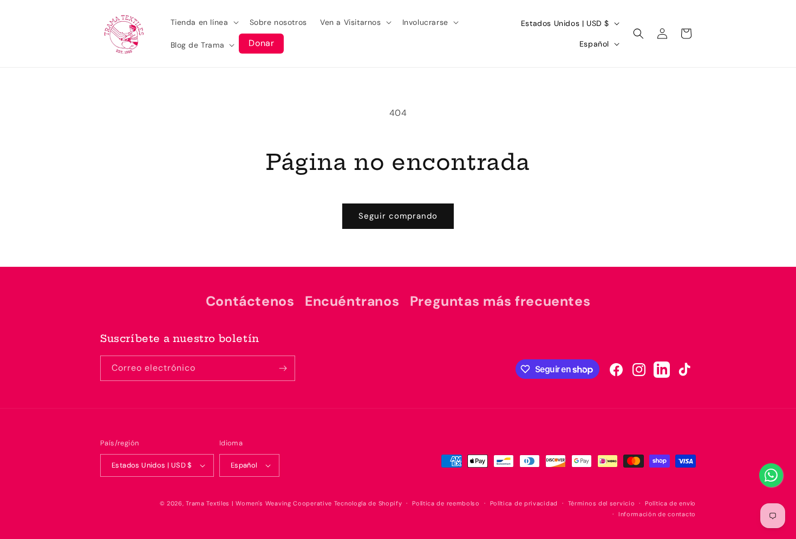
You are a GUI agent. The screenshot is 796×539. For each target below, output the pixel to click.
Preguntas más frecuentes (500, 301)
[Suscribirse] (283, 368)
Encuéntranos (352, 301)
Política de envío (670, 503)
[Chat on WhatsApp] (771, 475)
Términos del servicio (601, 503)
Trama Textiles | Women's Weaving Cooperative (259, 503)
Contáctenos (250, 301)
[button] (203, 22)
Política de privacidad (524, 503)
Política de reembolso (446, 503)
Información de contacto (657, 514)
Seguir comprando (398, 216)
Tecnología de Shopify (368, 503)
